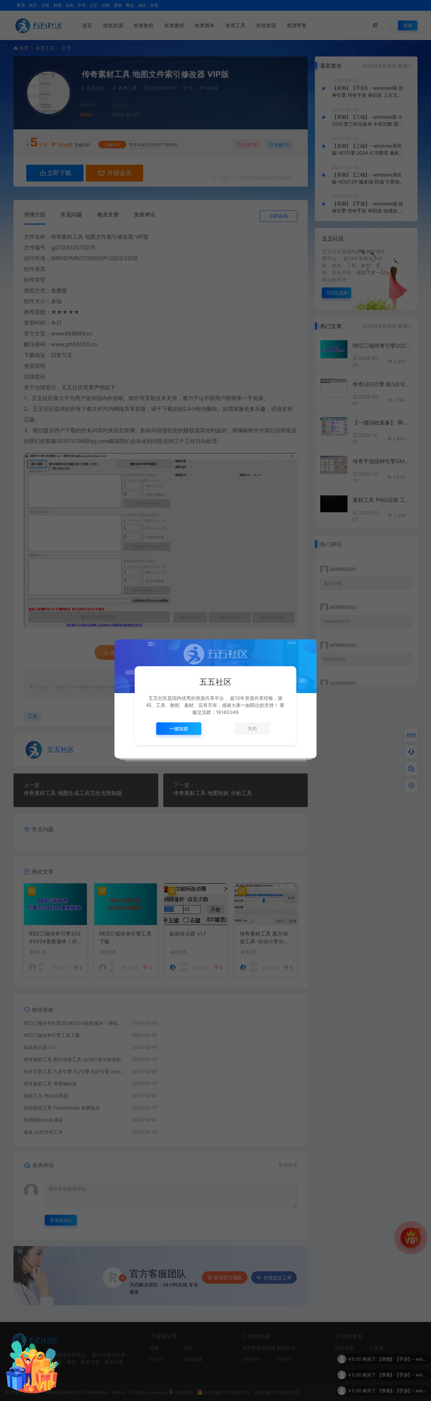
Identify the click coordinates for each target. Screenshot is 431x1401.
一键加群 (178, 728)
